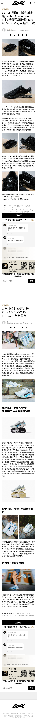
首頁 (3, 9)
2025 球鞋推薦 (25, 206)
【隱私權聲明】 (31, 713)
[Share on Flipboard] (18, 35)
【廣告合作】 (22, 713)
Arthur (10, 29)
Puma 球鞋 (24, 615)
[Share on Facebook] (10, 35)
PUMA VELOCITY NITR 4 (11, 615)
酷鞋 (7, 9)
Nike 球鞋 (19, 212)
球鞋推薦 (26, 212)
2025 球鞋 (16, 206)
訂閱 (31, 281)
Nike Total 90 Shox (8, 212)
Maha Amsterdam (8, 208)
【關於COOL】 (5, 713)
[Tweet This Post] (14, 35)
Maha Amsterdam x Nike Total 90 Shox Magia (18, 210)
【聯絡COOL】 (14, 713)
